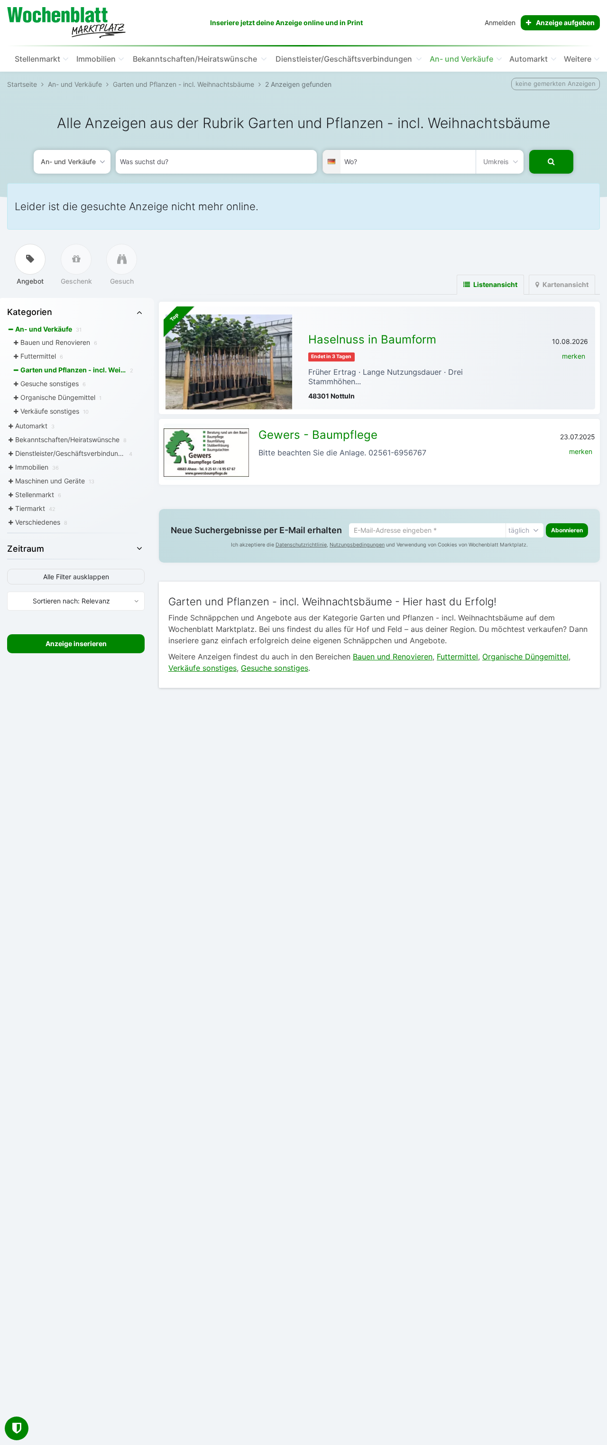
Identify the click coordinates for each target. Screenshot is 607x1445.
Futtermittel (457, 656)
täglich (518, 530)
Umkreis (496, 161)
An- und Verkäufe (461, 59)
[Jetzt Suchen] (551, 162)
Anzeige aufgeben (565, 23)
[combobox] (216, 162)
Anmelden (500, 23)
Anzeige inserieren (76, 643)
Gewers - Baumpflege (317, 435)
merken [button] (573, 356)
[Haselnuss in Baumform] (229, 361)
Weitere (577, 59)
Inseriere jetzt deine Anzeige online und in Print (286, 23)
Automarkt (528, 59)
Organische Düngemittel (525, 656)
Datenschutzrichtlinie (301, 545)
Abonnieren (567, 530)
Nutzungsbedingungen (357, 545)
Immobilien (96, 59)
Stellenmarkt (37, 59)
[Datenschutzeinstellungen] (16, 1428)
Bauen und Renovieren (392, 656)
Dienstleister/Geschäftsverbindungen (344, 59)
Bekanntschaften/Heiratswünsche (195, 59)
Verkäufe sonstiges (202, 668)
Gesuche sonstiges (274, 668)
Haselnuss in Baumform (372, 339)
